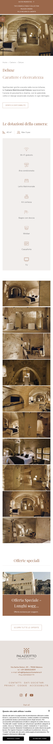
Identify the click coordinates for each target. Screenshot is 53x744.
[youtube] (31, 695)
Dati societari (34, 683)
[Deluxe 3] (26, 320)
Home (5, 62)
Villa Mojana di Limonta (26, 11)
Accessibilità (39, 685)
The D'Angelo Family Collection (26, 6)
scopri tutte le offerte (26, 627)
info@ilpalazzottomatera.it (30, 672)
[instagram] (21, 695)
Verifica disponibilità (15, 105)
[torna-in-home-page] (26, 654)
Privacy (10, 685)
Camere (13, 62)
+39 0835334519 (28, 670)
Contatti (15, 683)
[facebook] (26, 695)
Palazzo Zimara (26, 9)
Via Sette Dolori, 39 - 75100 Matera (26, 667)
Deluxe (21, 62)
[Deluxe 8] (26, 451)
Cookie (22, 685)
